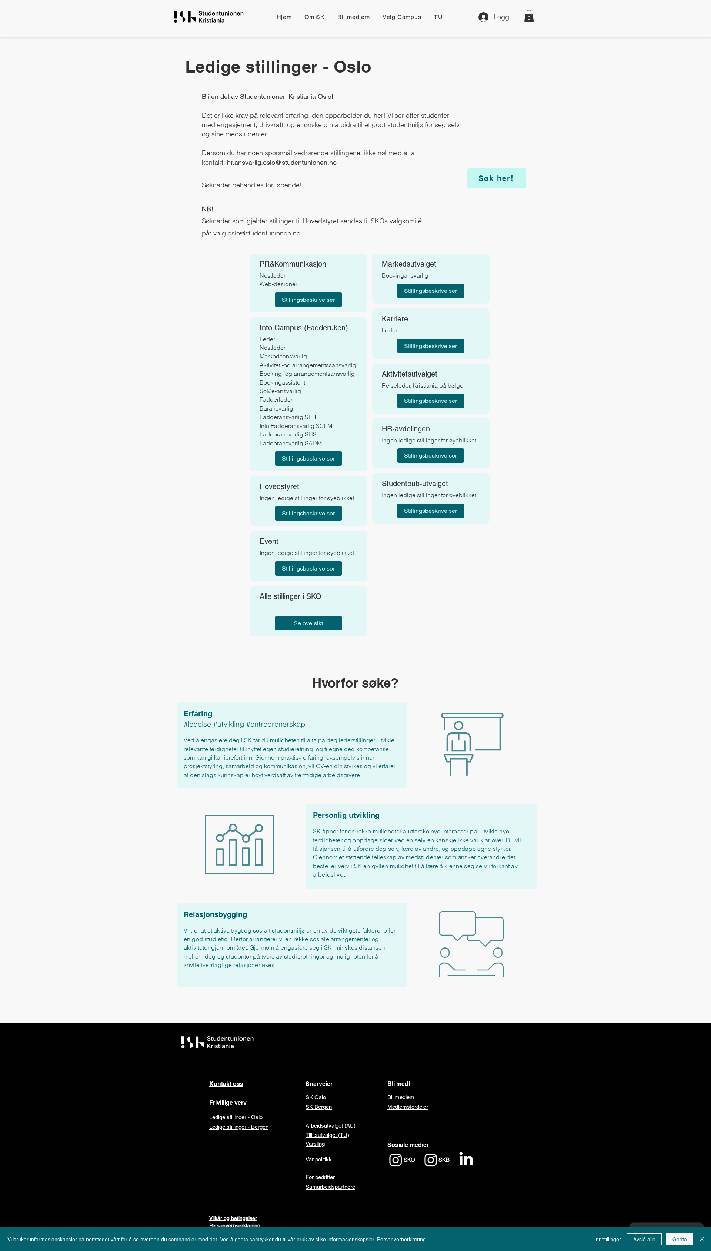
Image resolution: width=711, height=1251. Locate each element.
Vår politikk (319, 1159)
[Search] (529, 18)
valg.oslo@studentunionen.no (256, 233)
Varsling (315, 1144)
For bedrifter (320, 1177)
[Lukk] (702, 1239)
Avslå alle (644, 1239)
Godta (679, 1239)
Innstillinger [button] (607, 1239)
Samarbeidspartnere (330, 1187)
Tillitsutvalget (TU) (327, 1135)
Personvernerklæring (401, 1239)
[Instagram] (395, 1159)
